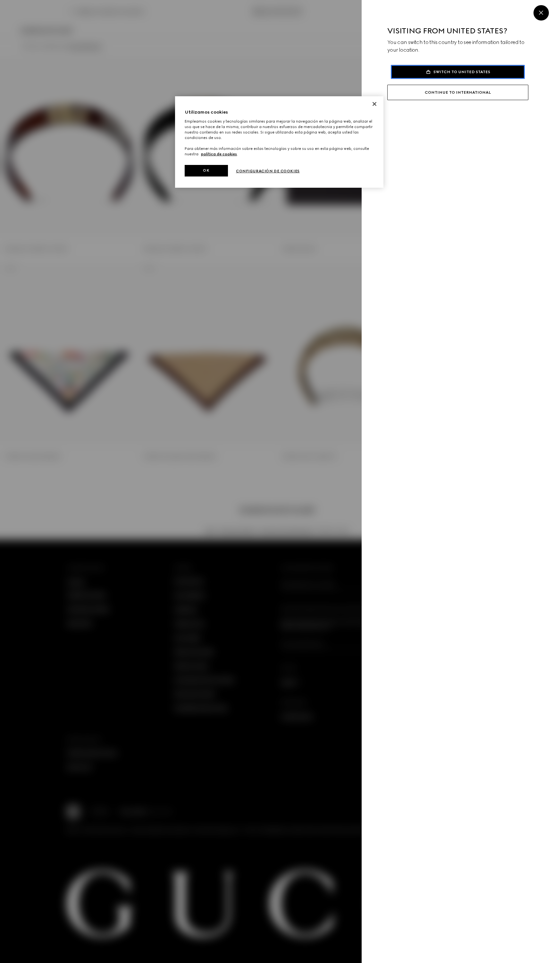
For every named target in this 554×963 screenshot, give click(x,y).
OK (206, 170)
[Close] (541, 13)
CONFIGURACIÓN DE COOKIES (268, 171)
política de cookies (219, 154)
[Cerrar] (374, 104)
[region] (279, 142)
